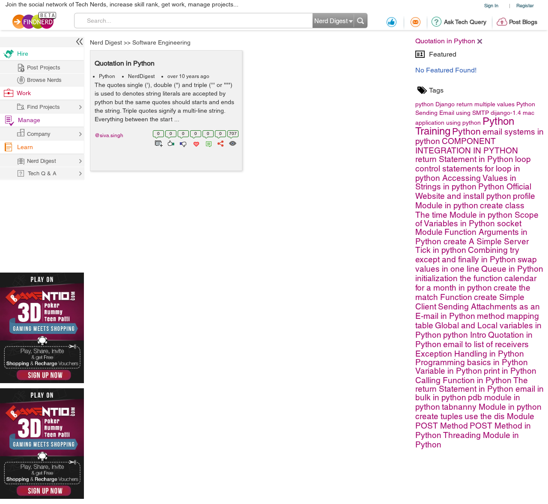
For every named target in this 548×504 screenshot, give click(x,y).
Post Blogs (523, 21)
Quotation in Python (125, 63)
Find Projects (43, 107)
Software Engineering (161, 42)
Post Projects (43, 67)
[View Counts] (232, 142)
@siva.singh (109, 135)
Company (39, 134)
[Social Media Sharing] (219, 142)
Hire (22, 53)
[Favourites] (195, 142)
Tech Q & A (42, 173)
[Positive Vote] (170, 142)
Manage (29, 120)
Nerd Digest (106, 42)
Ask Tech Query (465, 21)
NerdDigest (141, 76)
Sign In (491, 5)
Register (525, 5)
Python (107, 76)
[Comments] (207, 142)
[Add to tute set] (157, 142)
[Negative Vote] (182, 142)
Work (24, 93)
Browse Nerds (44, 80)
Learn (25, 147)
